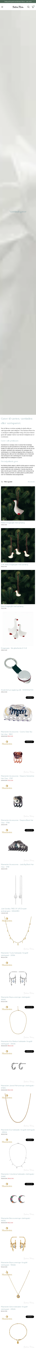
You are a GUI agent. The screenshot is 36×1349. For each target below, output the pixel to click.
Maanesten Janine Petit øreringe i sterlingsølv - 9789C (18, 1087)
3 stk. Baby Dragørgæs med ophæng (14, 564)
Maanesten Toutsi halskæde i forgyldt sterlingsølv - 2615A (14, 954)
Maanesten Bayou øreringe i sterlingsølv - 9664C (16, 998)
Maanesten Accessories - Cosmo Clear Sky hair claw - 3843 (16, 733)
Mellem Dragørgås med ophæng (13, 523)
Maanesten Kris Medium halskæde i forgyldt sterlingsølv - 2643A (16, 1042)
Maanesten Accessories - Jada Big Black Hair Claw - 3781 (17, 865)
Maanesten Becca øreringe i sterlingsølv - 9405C (16, 1219)
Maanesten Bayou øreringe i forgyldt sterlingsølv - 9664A (14, 1263)
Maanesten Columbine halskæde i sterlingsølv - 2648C (18, 1175)
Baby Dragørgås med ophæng (12, 606)
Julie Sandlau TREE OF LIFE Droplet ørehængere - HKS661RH (13, 910)
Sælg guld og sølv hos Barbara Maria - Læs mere (18, 1)
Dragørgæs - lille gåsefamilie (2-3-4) (14, 648)
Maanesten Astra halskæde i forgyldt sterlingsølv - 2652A (14, 1308)
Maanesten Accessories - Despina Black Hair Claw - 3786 (17, 821)
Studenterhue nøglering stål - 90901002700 (17, 690)
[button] (2, 7)
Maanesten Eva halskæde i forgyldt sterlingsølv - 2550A (18, 1131)
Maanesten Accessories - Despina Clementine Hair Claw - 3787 (17, 777)
